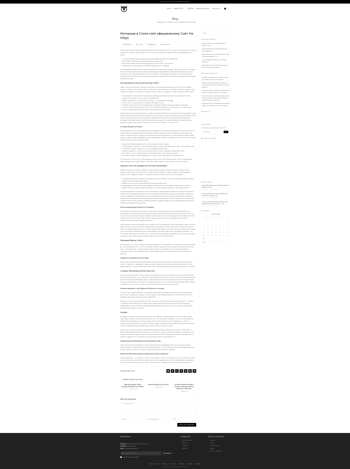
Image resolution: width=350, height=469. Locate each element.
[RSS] (226, 116)
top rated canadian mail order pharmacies (213, 96)
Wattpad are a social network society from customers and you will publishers (216, 85)
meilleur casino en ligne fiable (210, 83)
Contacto (212, 448)
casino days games (207, 90)
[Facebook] (210, 116)
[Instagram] (215, 116)
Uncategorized (151, 44)
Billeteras (184, 448)
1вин (171, 100)
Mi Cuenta (212, 440)
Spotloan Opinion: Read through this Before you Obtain (132, 385)
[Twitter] (204, 116)
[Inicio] (154, 22)
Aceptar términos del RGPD (131, 457)
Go (226, 132)
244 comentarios (214, 189)
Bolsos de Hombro (187, 440)
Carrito (211, 443)
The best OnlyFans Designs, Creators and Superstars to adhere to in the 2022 (184, 386)
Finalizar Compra (214, 445)
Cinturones (185, 445)
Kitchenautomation (207, 103)
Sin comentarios (165, 44)
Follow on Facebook (209, 138)
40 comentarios (214, 205)
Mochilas (184, 443)
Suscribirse (167, 453)
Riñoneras (198, 464)
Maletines (189, 464)
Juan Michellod (127, 44)
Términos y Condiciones (216, 451)
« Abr (203, 242)
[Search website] (229, 9)
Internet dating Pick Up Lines (158, 384)
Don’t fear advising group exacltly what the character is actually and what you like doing (215, 98)
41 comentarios (213, 197)
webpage (204, 77)
